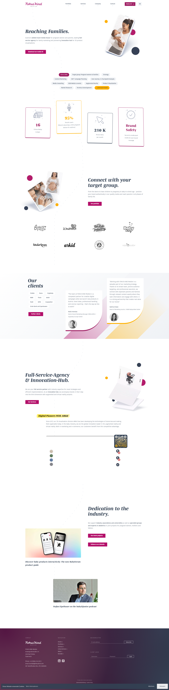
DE (140, 4)
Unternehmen (62, 649)
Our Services (32, 402)
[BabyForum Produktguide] (53, 529)
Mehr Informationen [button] (32, 686)
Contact (112, 4)
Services (83, 4)
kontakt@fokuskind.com (36, 663)
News (60, 651)
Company (98, 4)
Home (60, 642)
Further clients (35, 314)
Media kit (129, 4)
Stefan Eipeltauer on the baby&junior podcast (75, 606)
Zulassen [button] (162, 686)
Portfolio (68, 4)
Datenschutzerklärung (81, 682)
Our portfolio (95, 203)
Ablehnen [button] (151, 686)
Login (130, 656)
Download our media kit (35, 52)
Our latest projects (97, 535)
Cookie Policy (90, 682)
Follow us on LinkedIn (97, 544)
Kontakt (60, 654)
